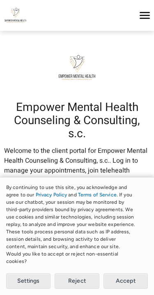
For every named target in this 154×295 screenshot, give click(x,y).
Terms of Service (97, 195)
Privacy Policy (51, 195)
